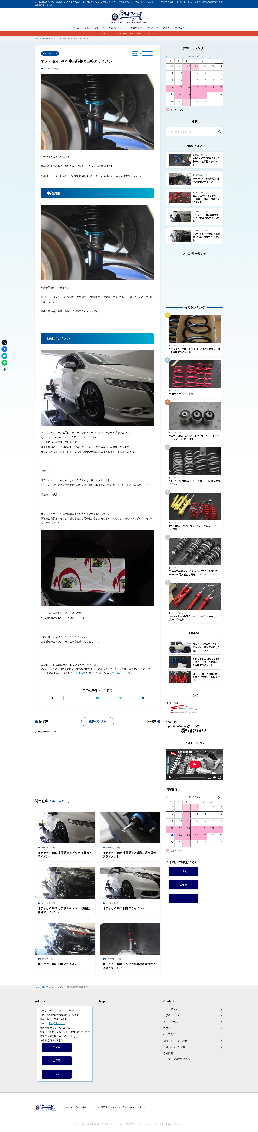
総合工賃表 (169, 1034)
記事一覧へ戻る (97, 721)
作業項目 (135, 28)
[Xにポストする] (52, 698)
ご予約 (183, 871)
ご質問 (183, 884)
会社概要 (178, 28)
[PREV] (169, 56)
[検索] (219, 131)
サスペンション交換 (174, 1047)
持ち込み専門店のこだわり (180, 1059)
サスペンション (116, 28)
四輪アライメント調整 (175, 1040)
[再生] (170, 777)
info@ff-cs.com (57, 1023)
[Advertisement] (97, 762)
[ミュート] (214, 777)
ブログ (166, 28)
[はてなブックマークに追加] (97, 698)
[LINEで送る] (120, 698)
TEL (183, 898)
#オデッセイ (147, 53)
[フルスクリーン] (219, 777)
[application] (194, 764)
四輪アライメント (93, 28)
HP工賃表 (80, 673)
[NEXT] (220, 56)
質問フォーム (170, 1021)
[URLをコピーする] (143, 698)
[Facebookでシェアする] (75, 698)
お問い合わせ (116, 673)
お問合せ (151, 28)
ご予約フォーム (171, 1015)
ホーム (76, 28)
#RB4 (134, 53)
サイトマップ (170, 1009)
